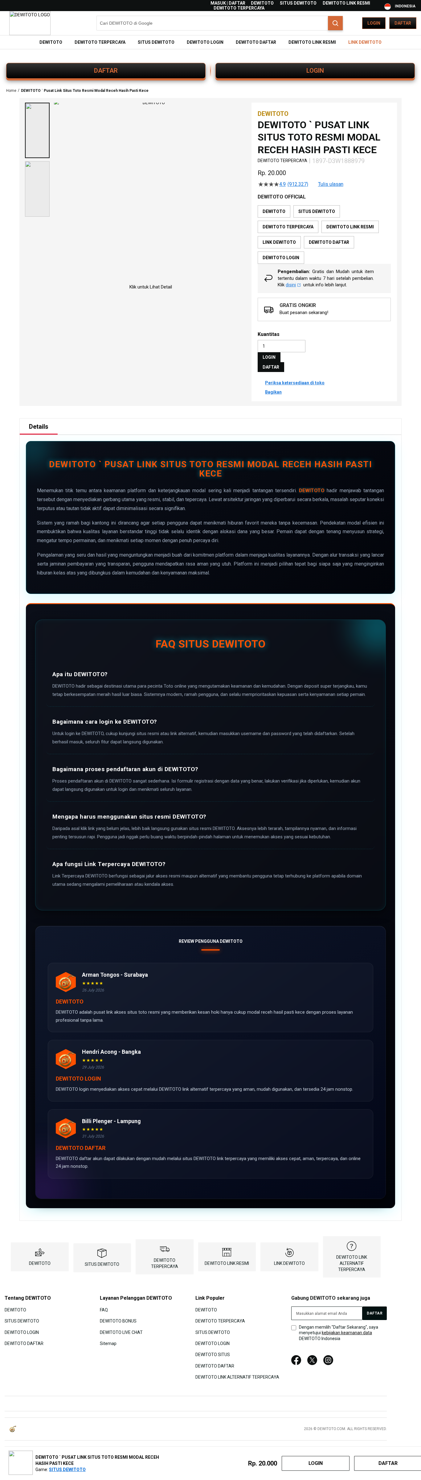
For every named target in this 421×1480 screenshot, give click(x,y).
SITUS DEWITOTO (298, 3)
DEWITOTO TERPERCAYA (239, 8)
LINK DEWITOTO (289, 1263)
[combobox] (219, 23)
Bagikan (273, 392)
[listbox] (324, 234)
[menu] (210, 42)
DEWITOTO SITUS (212, 1354)
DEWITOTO (262, 3)
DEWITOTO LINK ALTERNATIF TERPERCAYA (351, 1263)
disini (291, 285)
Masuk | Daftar (228, 3)
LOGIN (315, 70)
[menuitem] (50, 42)
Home (11, 90)
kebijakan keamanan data (347, 1332)
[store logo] (30, 23)
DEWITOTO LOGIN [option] (281, 257)
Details (38, 426)
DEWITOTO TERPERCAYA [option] (288, 226)
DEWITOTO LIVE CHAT (121, 1332)
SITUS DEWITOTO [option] (316, 211)
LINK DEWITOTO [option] (279, 242)
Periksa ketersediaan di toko (295, 382)
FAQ (104, 1309)
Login (373, 23)
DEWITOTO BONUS (118, 1321)
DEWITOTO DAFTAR (24, 1343)
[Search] (335, 23)
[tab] (39, 427)
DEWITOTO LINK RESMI (346, 3)
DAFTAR (106, 70)
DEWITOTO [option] (274, 211)
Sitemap (108, 1343)
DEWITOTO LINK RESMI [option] (350, 226)
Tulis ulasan (330, 184)
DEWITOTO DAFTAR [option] (329, 242)
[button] (37, 130)
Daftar (402, 23)
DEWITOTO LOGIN (22, 1332)
